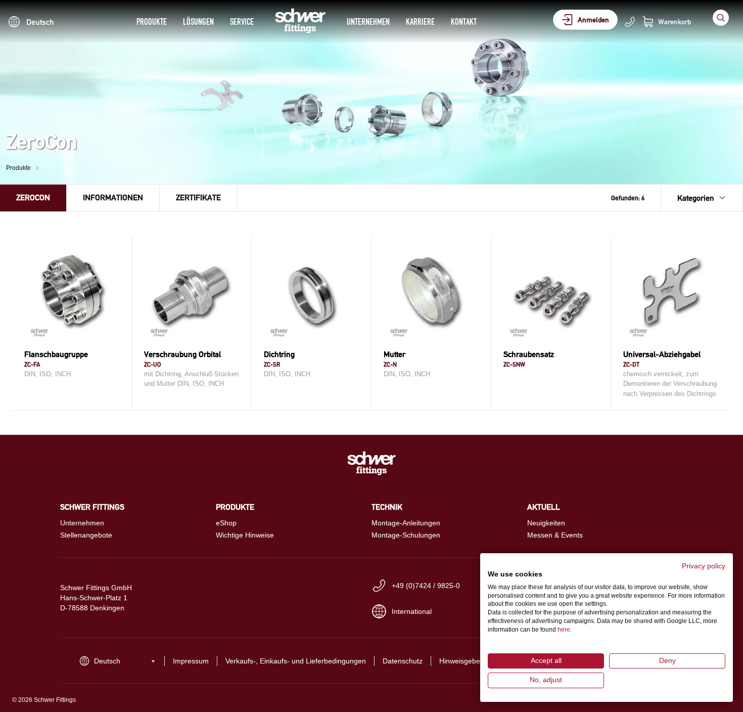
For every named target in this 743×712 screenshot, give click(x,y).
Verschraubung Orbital (182, 354)
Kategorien (695, 198)
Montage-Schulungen (406, 535)
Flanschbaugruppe (56, 354)
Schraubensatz (528, 354)
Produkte (151, 21)
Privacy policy (703, 566)
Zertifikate (198, 197)
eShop (226, 523)
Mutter (394, 354)
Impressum (191, 661)
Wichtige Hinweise (245, 535)
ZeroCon (33, 197)
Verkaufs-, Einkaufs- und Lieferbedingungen (295, 661)
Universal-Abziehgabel (662, 354)
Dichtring (279, 354)
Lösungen (198, 21)
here (564, 629)
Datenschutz (403, 661)
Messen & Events (555, 535)
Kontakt (464, 21)
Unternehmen (368, 21)
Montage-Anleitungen (406, 523)
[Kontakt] (630, 22)
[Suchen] (721, 18)
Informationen (113, 197)
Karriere (420, 21)
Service (242, 21)
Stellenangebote (86, 535)
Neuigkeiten (546, 523)
